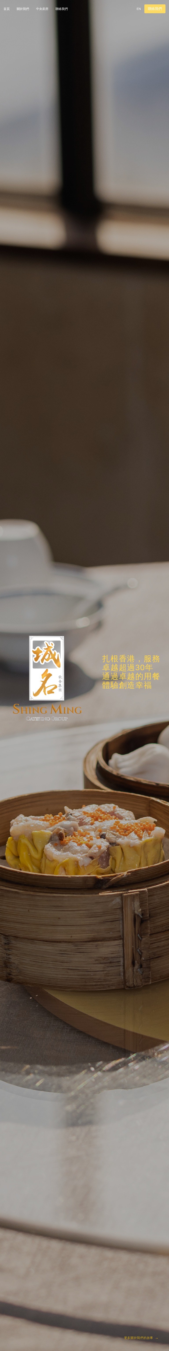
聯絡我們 (61, 9)
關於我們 (23, 9)
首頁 (7, 9)
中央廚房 (42, 9)
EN (139, 9)
